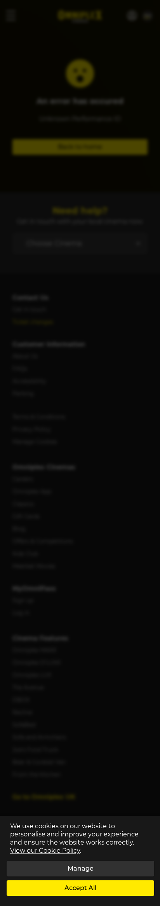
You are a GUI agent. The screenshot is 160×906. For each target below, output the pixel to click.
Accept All (80, 888)
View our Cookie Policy (45, 850)
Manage (81, 868)
